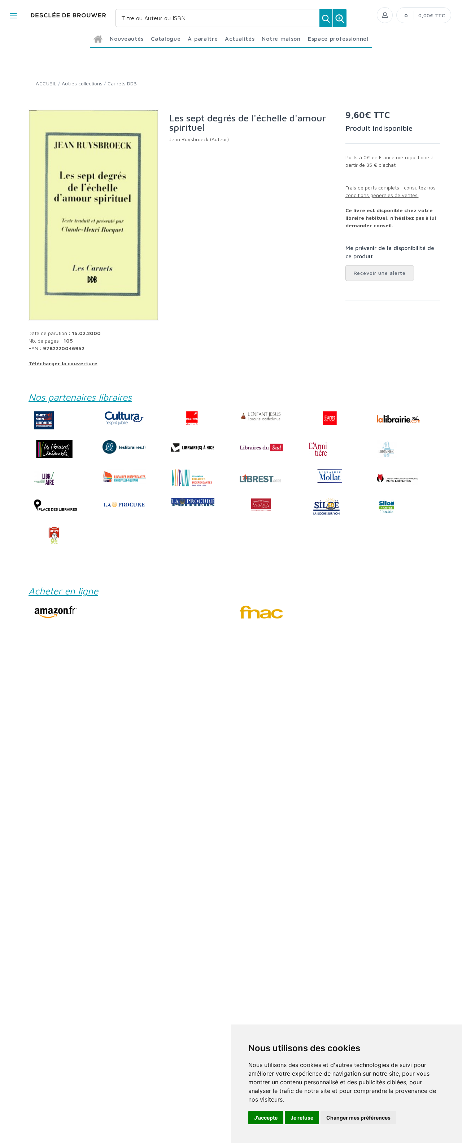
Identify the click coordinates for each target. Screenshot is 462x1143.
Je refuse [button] (302, 1118)
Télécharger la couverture (63, 363)
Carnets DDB (122, 83)
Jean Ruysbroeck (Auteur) (199, 139)
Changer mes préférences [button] (358, 1118)
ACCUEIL (46, 83)
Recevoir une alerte (380, 273)
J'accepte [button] (266, 1118)
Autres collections (82, 83)
